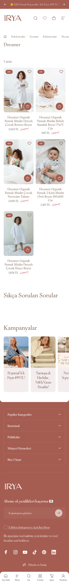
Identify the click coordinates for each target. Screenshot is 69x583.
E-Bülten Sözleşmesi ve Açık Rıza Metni (29, 527)
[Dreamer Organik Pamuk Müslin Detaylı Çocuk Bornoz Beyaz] (18, 90)
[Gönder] (58, 513)
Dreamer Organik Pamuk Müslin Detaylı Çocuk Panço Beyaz (19, 264)
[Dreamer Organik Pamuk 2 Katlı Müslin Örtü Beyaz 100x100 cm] (51, 161)
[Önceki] (5, 4)
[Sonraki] (64, 4)
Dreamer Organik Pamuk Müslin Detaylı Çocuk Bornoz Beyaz (19, 120)
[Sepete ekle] (59, 106)
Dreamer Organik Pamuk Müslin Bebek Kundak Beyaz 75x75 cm (50, 122)
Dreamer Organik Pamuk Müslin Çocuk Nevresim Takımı (18, 192)
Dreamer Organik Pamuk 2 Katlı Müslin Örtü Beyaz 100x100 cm (50, 194)
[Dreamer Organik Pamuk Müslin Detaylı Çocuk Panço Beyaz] (18, 233)
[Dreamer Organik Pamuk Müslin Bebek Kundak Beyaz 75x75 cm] (51, 90)
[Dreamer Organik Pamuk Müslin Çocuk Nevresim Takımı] (18, 161)
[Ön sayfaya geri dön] (5, 36)
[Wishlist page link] (45, 18)
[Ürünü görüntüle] (27, 106)
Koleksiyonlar (18, 36)
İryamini (34, 36)
